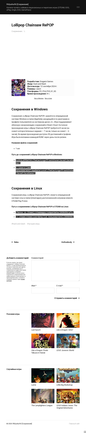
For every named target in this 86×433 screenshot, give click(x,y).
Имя (33, 286)
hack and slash (19, 224)
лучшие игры (34, 224)
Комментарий (37, 258)
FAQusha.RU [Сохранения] (17, 4)
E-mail (60, 286)
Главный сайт (74, 424)
